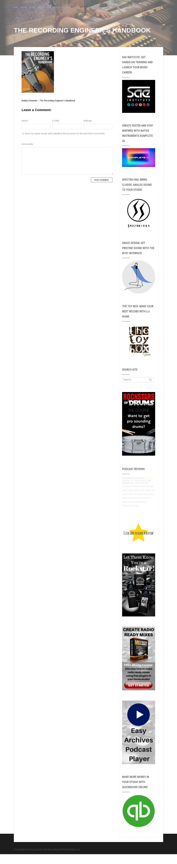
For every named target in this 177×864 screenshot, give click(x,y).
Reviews (50, 7)
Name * (25, 120)
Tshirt (67, 7)
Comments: (27, 144)
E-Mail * (56, 120)
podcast (23, 7)
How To (32, 7)
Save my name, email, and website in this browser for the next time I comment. (65, 133)
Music (74, 7)
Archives (59, 7)
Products (41, 7)
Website (87, 120)
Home (16, 7)
